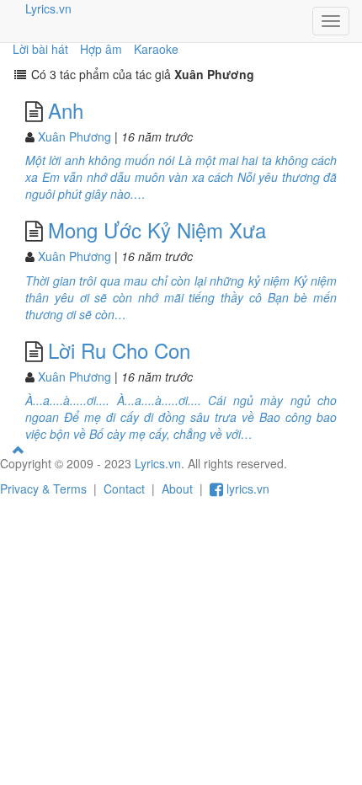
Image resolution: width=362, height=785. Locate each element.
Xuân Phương (74, 136)
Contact (124, 488)
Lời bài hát (40, 48)
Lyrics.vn (48, 8)
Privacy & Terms (43, 488)
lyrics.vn (246, 488)
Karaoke (156, 48)
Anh (65, 110)
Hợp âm (101, 48)
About (177, 488)
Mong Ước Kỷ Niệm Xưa (157, 229)
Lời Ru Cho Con (119, 350)
